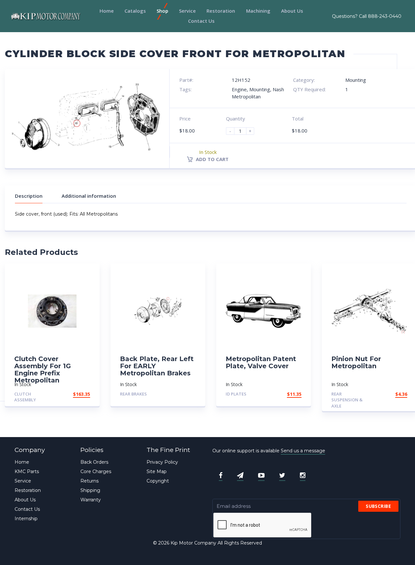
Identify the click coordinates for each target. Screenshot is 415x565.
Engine (239, 89)
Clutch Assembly (25, 397)
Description (28, 196)
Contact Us (201, 21)
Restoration (221, 10)
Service (187, 10)
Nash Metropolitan (258, 92)
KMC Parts (27, 471)
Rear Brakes (133, 394)
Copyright (158, 481)
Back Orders (94, 462)
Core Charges (95, 471)
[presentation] (262, 525)
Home (107, 10)
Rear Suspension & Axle (346, 400)
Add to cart (212, 159)
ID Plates (236, 394)
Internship (26, 518)
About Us (292, 10)
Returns (89, 481)
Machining (258, 10)
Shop (162, 10)
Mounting (355, 80)
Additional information (89, 196)
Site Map (157, 471)
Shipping (90, 490)
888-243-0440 (384, 16)
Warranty (90, 500)
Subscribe (378, 506)
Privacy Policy (162, 462)
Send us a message (303, 451)
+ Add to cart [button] (72, 394)
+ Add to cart (178, 394)
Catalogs (135, 10)
